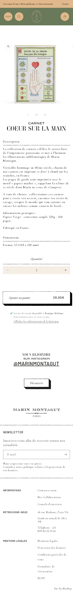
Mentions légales (48, 541)
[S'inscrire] (65, 454)
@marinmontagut (36, 364)
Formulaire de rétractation (46, 569)
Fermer (65, 4)
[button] (8, 16)
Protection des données (52, 547)
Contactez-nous (47, 490)
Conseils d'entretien (50, 504)
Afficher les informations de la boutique (36, 321)
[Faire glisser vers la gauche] (28, 114)
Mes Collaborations (49, 497)
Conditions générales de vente (52, 557)
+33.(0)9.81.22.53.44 (47, 529)
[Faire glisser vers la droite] (45, 114)
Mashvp (67, 588)
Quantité (36, 259)
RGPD (41, 578)
